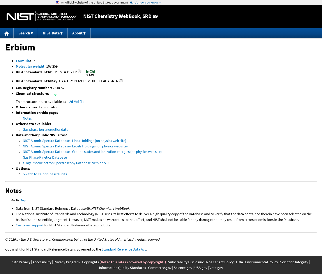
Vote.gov (216, 267)
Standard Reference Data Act (124, 249)
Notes (27, 118)
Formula (23, 60)
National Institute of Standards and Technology (42, 16)
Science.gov (183, 267)
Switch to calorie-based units (45, 174)
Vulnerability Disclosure (186, 262)
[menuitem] (7, 33)
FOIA (239, 262)
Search (24, 33)
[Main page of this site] (7, 33)
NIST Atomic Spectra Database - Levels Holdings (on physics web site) (75, 146)
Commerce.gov (160, 267)
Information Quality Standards (122, 267)
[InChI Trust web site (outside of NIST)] (90, 75)
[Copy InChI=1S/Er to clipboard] (79, 72)
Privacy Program (67, 262)
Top (23, 200)
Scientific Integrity (294, 262)
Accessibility (42, 262)
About (77, 33)
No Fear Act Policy (220, 262)
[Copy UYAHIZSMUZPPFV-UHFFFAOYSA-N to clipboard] (121, 81)
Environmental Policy (261, 262)
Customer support (30, 225)
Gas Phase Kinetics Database (45, 157)
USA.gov (200, 267)
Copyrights (90, 262)
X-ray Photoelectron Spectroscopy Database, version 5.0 (65, 162)
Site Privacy (21, 262)
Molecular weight (30, 66)
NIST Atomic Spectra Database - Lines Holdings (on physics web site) (74, 140)
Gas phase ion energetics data (45, 129)
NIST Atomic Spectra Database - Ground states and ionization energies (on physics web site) (92, 151)
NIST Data (51, 33)
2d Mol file (76, 101)
